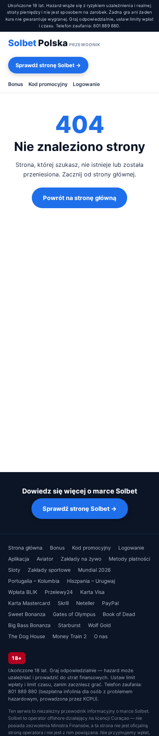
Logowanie (86, 84)
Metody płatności (129, 559)
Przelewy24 (59, 592)
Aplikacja (18, 559)
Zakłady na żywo (81, 559)
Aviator (45, 559)
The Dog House (26, 636)
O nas (101, 636)
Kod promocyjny (48, 84)
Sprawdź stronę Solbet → (48, 65)
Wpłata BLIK (22, 592)
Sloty (14, 570)
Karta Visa (92, 592)
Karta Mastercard (29, 603)
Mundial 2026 (94, 570)
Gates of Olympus (74, 614)
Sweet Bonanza (26, 614)
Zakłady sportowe (49, 570)
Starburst (69, 625)
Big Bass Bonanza (29, 625)
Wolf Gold (99, 625)
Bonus (15, 84)
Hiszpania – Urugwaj (91, 581)
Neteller (85, 603)
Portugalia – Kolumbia (34, 581)
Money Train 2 (70, 636)
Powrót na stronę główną (79, 198)
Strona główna (25, 548)
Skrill (63, 603)
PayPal (110, 603)
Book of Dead (119, 614)
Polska (54, 43)
